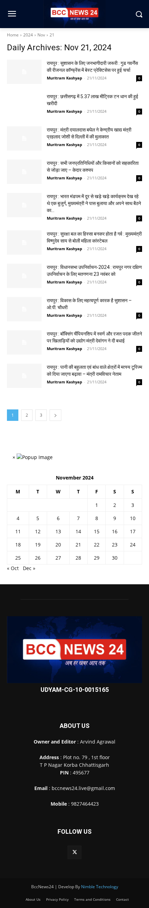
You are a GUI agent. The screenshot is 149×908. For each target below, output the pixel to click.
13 (58, 531)
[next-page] (55, 415)
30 (114, 557)
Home (13, 35)
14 (78, 531)
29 (96, 557)
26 (38, 557)
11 (18, 531)
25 (18, 557)
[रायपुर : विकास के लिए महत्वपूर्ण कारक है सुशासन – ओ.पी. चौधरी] (24, 309)
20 (58, 544)
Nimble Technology (99, 887)
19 (38, 544)
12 (38, 531)
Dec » (29, 568)
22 (96, 544)
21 (52, 35)
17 (132, 531)
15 (96, 531)
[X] (74, 852)
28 (78, 557)
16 (114, 531)
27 (58, 557)
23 (114, 544)
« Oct (13, 568)
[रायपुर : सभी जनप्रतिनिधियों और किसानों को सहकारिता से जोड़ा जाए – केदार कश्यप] (24, 172)
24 (132, 544)
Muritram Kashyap (64, 77)
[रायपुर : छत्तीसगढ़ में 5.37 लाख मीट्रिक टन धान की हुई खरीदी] (24, 105)
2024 (28, 35)
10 (132, 518)
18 (18, 544)
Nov (41, 35)
